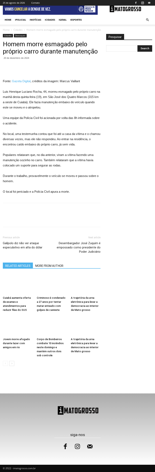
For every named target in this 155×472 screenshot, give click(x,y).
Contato (35, 2)
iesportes (76, 19)
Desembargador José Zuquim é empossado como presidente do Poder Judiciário (79, 247)
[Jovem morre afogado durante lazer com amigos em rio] (17, 325)
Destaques (20, 35)
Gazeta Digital (21, 81)
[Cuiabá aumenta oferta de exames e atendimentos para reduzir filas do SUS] (17, 284)
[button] (147, 20)
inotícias (35, 19)
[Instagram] (142, 3)
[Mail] (149, 3)
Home (8, 19)
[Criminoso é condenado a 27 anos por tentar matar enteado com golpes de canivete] (51, 284)
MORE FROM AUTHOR (49, 265)
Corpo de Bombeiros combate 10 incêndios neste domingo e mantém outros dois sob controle (50, 347)
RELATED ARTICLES (17, 265)
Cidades (18, 30)
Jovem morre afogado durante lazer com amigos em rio (16, 343)
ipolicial (20, 19)
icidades (50, 19)
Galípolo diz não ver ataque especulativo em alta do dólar (22, 245)
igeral (63, 19)
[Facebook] (136, 3)
